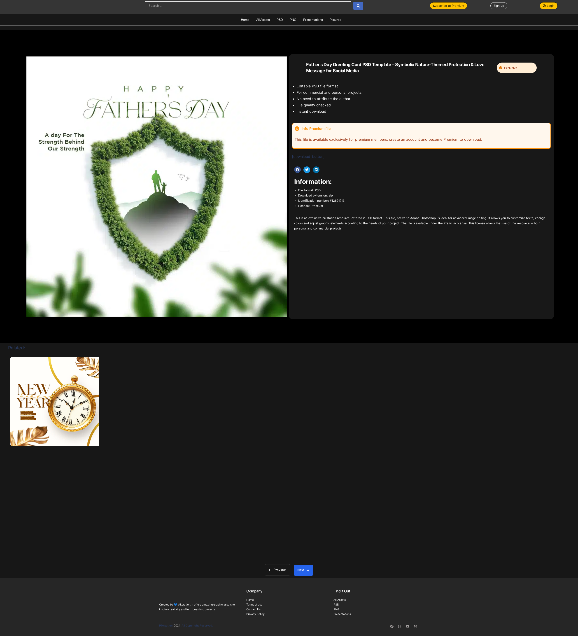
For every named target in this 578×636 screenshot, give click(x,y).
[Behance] (415, 626)
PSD (280, 19)
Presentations (313, 19)
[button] (297, 169)
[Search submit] (358, 6)
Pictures (335, 19)
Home (245, 19)
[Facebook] (391, 626)
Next (300, 570)
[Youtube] (407, 626)
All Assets (263, 19)
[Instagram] (399, 626)
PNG (293, 19)
